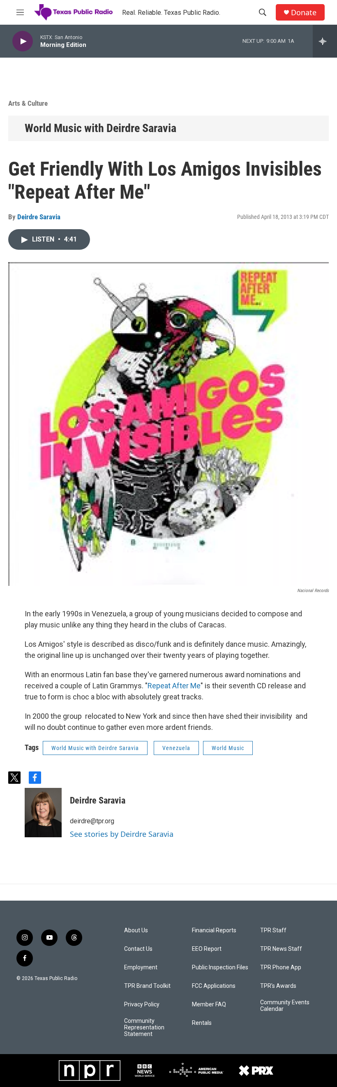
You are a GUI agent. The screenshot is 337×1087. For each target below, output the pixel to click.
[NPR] (89, 1070)
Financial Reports (214, 930)
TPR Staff (273, 930)
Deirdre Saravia (38, 217)
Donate (303, 12)
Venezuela (176, 748)
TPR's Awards (278, 986)
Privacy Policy (141, 1004)
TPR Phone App (280, 967)
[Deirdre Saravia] (43, 812)
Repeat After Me (174, 685)
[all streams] (325, 41)
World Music (228, 748)
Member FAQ (209, 1004)
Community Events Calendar (284, 1005)
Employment (140, 967)
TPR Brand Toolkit (147, 986)
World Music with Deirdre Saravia (100, 128)
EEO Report (207, 949)
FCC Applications (213, 986)
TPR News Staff (281, 949)
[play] (22, 41)
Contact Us (138, 949)
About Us (136, 930)
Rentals (202, 1023)
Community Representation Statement (144, 1027)
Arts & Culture (28, 103)
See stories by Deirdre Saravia (121, 834)
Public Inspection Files (220, 967)
